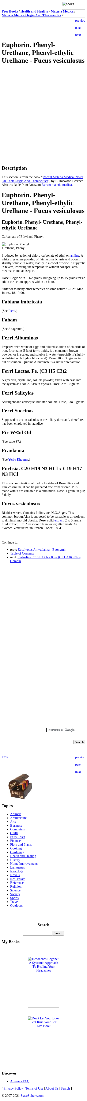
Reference (17, 882)
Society (15, 894)
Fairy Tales (17, 837)
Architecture (18, 818)
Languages (17, 867)
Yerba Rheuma (18, 459)
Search (65, 1088)
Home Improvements (24, 863)
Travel (14, 902)
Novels (15, 875)
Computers (17, 829)
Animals (15, 814)
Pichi (11, 311)
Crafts (14, 833)
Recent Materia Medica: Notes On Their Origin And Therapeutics (42, 179)
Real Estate (17, 879)
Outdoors (16, 905)
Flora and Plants (21, 844)
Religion (16, 886)
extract (58, 520)
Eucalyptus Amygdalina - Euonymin (42, 549)
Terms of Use (34, 1088)
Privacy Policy (13, 1088)
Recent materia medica (57, 184)
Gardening (17, 852)
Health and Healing (23, 856)
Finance (15, 840)
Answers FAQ (20, 1081)
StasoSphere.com (32, 1095)
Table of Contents (22, 553)
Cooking (16, 848)
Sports (14, 898)
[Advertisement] (43, 98)
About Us (51, 1088)
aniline (74, 255)
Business (16, 825)
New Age (16, 871)
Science (15, 890)
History (15, 860)
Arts (13, 821)
